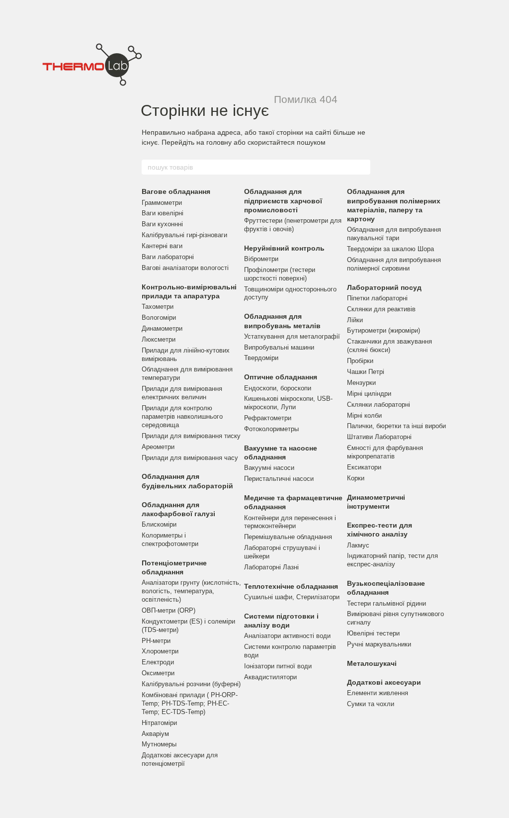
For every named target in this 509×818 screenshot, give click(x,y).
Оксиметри (158, 673)
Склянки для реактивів (381, 309)
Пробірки (360, 360)
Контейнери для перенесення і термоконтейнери (290, 522)
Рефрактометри (267, 418)
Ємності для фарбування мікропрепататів (385, 452)
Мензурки (361, 382)
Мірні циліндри (369, 393)
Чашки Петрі (365, 371)
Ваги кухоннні (162, 224)
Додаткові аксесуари (384, 682)
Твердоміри (261, 358)
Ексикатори (364, 467)
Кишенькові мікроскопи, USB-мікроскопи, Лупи (288, 403)
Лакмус (358, 545)
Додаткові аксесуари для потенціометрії (180, 759)
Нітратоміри (159, 723)
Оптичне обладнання (280, 377)
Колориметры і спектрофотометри (170, 539)
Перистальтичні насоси (279, 478)
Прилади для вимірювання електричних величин (182, 393)
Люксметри (158, 339)
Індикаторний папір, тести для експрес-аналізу (392, 560)
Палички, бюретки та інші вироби (396, 426)
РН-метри (156, 640)
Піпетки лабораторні (377, 298)
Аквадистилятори (270, 677)
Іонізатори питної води (278, 666)
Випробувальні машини (279, 347)
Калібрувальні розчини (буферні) (191, 684)
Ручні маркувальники (379, 644)
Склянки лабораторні (378, 404)
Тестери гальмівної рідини (386, 603)
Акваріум (155, 733)
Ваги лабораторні (168, 257)
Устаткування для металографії (292, 336)
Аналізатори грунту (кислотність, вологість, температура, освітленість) (191, 591)
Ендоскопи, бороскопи (277, 388)
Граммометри (162, 202)
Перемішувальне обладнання (288, 537)
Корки (355, 478)
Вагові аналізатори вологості (185, 268)
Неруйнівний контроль (284, 248)
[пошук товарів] (362, 167)
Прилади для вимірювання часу (190, 457)
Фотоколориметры (271, 429)
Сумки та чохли (370, 704)
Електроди (158, 662)
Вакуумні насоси (269, 467)
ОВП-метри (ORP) (168, 610)
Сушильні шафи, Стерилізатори (291, 597)
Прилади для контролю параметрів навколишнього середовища (182, 416)
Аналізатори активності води (287, 635)
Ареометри (158, 447)
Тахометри (157, 306)
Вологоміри (159, 317)
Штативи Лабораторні (379, 437)
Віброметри (261, 259)
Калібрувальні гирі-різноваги (184, 235)
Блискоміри (159, 524)
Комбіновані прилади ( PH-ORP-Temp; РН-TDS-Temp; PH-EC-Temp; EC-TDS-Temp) (190, 703)
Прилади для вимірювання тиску (191, 436)
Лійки (355, 320)
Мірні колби (364, 415)
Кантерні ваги (162, 246)
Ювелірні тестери (373, 633)
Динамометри (162, 328)
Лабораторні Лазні (271, 567)
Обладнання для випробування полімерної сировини (394, 264)
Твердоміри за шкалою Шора (390, 249)
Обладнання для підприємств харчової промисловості (283, 200)
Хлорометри (160, 651)
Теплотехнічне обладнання (291, 586)
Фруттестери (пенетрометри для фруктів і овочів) (292, 225)
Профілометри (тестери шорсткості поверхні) (279, 274)
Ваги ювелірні (162, 213)
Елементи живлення (377, 693)
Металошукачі (372, 663)
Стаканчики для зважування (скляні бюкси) (389, 346)
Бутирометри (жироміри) (383, 330)
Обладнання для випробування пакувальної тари (394, 234)
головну (219, 142)
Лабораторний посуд (384, 287)
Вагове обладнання (176, 191)
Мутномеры (159, 744)
